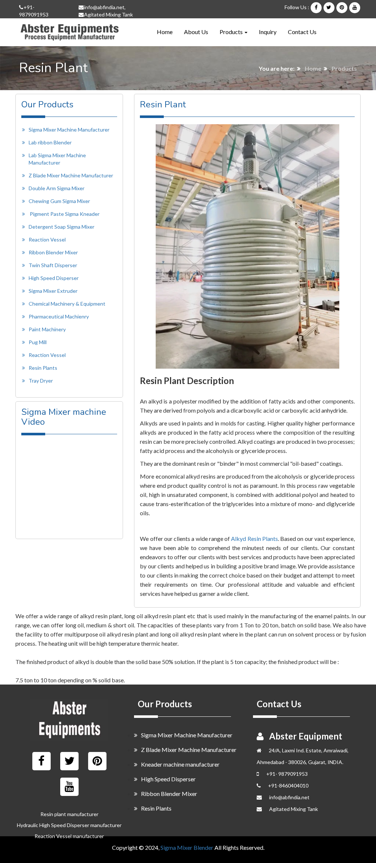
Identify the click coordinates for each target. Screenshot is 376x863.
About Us (196, 31)
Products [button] (232, 31)
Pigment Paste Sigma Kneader (65, 214)
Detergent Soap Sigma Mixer (61, 227)
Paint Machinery (47, 329)
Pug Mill (38, 342)
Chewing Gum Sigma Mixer (59, 201)
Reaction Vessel (47, 239)
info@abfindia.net (104, 7)
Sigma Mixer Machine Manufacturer (69, 129)
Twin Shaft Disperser (53, 265)
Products (344, 68)
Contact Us (302, 31)
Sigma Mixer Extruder (53, 291)
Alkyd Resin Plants (254, 538)
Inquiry (267, 31)
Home (165, 31)
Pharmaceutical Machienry (59, 316)
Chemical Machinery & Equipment (67, 303)
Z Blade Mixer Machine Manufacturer (71, 175)
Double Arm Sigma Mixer (56, 188)
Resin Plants (43, 368)
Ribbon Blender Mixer (53, 252)
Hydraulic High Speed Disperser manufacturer (69, 825)
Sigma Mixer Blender (186, 847)
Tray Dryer (41, 380)
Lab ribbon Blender (50, 142)
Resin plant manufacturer (69, 814)
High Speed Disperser (54, 278)
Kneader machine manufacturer (180, 764)
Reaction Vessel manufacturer (69, 836)
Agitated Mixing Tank (108, 14)
